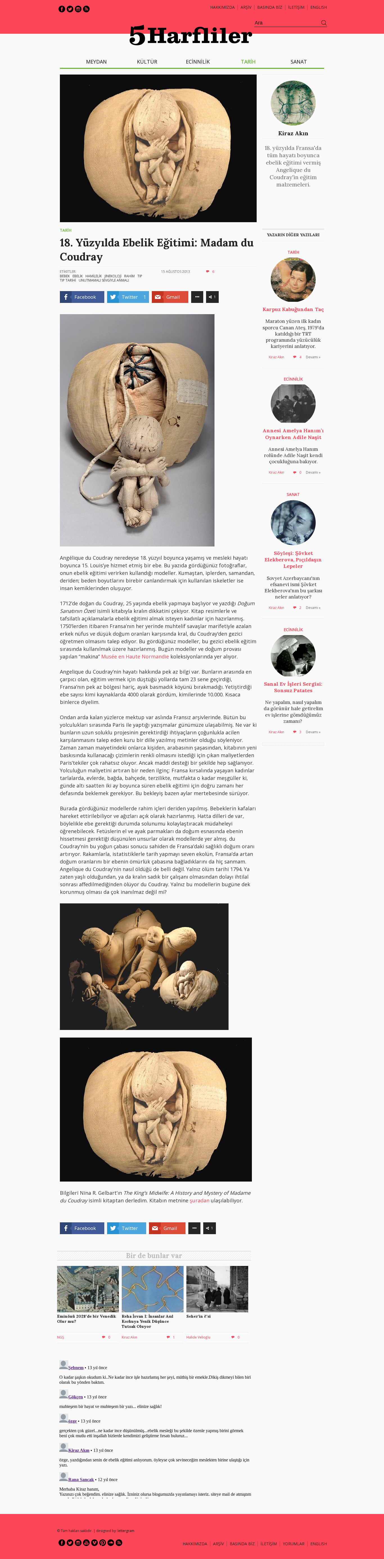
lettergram (126, 1530)
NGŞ (60, 1337)
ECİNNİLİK (198, 61)
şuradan (200, 1200)
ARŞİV (246, 7)
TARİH (248, 61)
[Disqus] (155, 1428)
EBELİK (78, 276)
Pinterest (102, 1542)
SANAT (299, 61)
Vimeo (94, 1542)
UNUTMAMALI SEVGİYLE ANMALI (104, 280)
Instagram (78, 9)
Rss (86, 9)
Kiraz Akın (293, 133)
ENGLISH (318, 7)
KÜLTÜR (147, 61)
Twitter (70, 9)
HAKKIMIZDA (195, 1543)
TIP (139, 276)
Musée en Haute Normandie (135, 656)
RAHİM (129, 276)
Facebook (61, 9)
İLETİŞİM (296, 7)
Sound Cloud (110, 1542)
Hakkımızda (222, 7)
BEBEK (65, 276)
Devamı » (313, 357)
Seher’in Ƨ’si (198, 1316)
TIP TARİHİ (68, 280)
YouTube (86, 1542)
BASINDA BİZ (269, 7)
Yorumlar (293, 1543)
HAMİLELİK (93, 276)
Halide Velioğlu (198, 1337)
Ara (324, 23)
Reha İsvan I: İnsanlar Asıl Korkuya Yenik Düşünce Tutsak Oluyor (147, 1321)
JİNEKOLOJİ (113, 276)
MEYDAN (96, 61)
